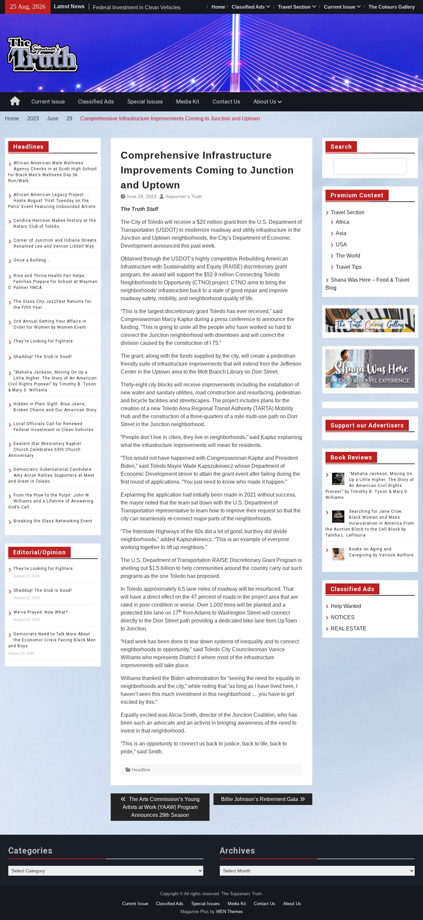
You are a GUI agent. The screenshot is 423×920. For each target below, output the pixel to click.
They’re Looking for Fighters (43, 341)
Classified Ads (248, 7)
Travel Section (294, 7)
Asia (341, 233)
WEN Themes (229, 911)
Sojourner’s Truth (184, 196)
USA (341, 244)
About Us (264, 101)
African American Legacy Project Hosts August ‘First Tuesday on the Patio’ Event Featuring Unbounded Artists (52, 200)
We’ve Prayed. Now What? (41, 612)
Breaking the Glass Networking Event (53, 521)
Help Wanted (346, 606)
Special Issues (145, 101)
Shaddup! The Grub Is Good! (43, 356)
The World (348, 256)
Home (218, 7)
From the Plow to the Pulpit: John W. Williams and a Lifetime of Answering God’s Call (51, 501)
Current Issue (339, 7)
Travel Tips (349, 267)
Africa (342, 222)
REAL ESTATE (348, 628)
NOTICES (343, 617)
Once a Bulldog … (32, 260)
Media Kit (187, 101)
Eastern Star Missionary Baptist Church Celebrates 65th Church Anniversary (44, 449)
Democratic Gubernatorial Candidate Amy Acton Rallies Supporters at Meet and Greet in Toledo (51, 475)
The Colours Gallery (391, 7)
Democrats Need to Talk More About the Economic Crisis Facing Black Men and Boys (52, 640)
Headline (141, 769)
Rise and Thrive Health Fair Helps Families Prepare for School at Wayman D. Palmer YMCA (52, 281)
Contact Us (226, 101)
